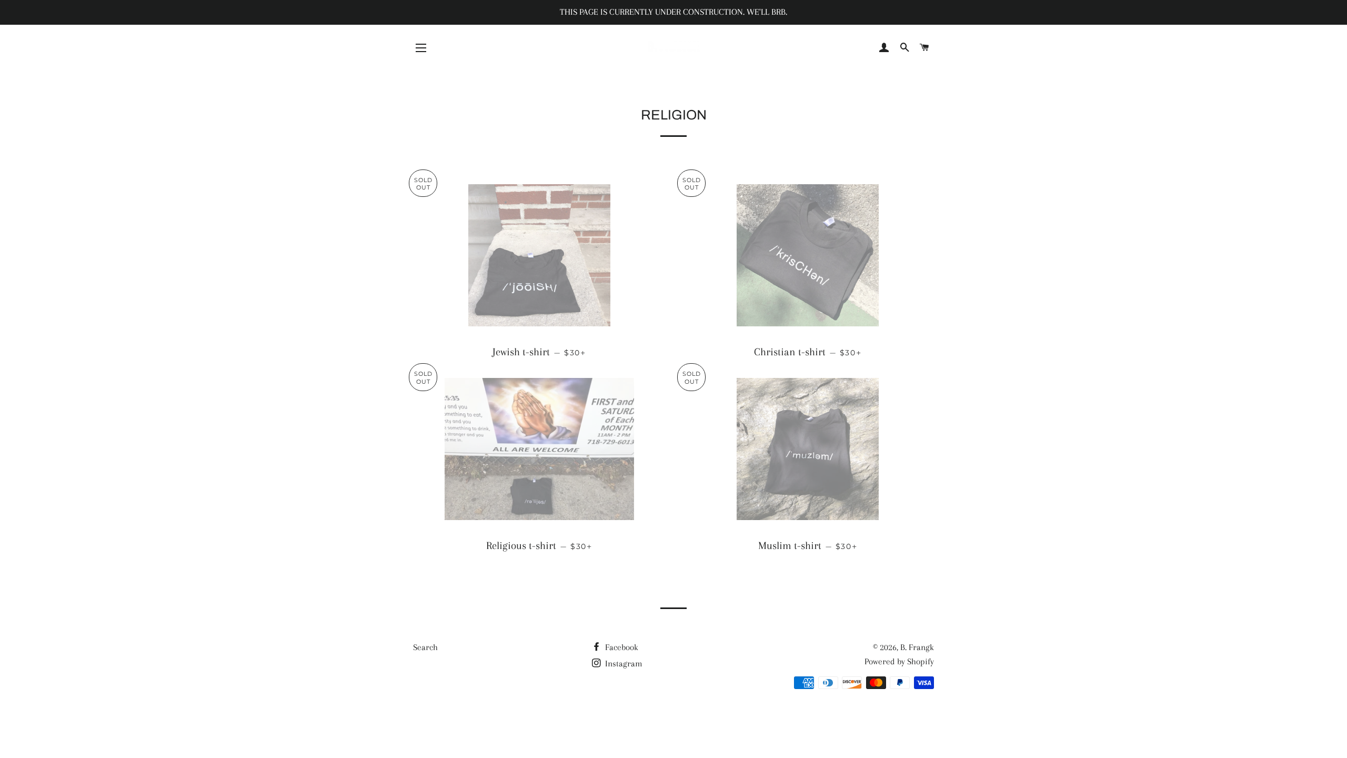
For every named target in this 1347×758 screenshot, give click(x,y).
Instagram (622, 664)
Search (425, 647)
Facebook (620, 647)
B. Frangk (917, 647)
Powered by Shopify (899, 661)
